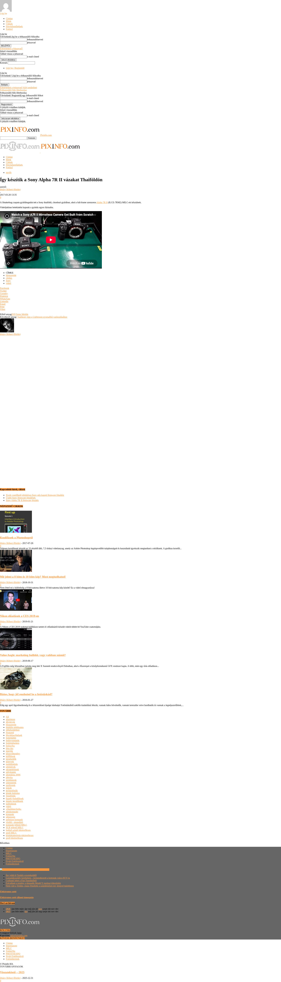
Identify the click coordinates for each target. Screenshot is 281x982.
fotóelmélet (11, 738)
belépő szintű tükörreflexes (18, 830)
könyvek (10, 761)
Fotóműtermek (12, 864)
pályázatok (11, 772)
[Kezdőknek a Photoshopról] (16, 532)
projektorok (11, 780)
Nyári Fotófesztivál (15, 861)
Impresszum (11, 850)
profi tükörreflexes (14, 838)
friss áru (9, 748)
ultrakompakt (12, 811)
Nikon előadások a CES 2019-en (19, 616)
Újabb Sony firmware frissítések (21, 497)
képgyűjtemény (13, 753)
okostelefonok (12, 769)
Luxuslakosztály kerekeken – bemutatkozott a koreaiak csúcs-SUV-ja (38, 878)
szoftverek (10, 785)
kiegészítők (11, 759)
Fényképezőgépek (14, 26)
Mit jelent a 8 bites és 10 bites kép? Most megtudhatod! (33, 576)
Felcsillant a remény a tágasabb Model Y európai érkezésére (33, 883)
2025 (8, 911)
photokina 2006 (13, 775)
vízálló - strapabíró (14, 822)
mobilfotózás (12, 764)
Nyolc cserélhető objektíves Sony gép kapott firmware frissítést (35, 495)
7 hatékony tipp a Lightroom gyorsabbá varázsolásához (41, 317)
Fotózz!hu (10, 856)
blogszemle (11, 275)
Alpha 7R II (102, 202)
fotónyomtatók (12, 740)
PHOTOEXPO (13, 858)
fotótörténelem (12, 743)
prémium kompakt (14, 819)
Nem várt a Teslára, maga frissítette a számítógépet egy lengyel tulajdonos (40, 886)
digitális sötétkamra (15, 727)
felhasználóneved (35, 39)
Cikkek (9, 24)
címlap (9, 278)
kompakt (10, 814)
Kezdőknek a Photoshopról (16, 537)
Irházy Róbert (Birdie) (10, 189)
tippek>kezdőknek (14, 801)
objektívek (11, 767)
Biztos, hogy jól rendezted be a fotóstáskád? (26, 694)
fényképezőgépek (14, 735)
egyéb (8, 172)
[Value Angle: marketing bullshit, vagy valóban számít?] (16, 649)
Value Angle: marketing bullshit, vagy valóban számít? (33, 655)
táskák (9, 788)
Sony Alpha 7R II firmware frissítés (22, 500)
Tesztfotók (11, 796)
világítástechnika (13, 809)
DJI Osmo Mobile (20, 314)
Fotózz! (9, 29)
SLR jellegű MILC (14, 827)
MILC (9, 853)
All (7, 717)
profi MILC (11, 833)
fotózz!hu (10, 746)
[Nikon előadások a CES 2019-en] (16, 610)
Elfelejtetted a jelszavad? (11, 48)
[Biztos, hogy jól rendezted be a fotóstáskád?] (16, 688)
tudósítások (11, 804)
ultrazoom (10, 817)
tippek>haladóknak (15, 798)
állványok (10, 722)
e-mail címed (33, 56)
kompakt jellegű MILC (16, 825)
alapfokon (10, 719)
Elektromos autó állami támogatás (17, 897)
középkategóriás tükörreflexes (19, 835)
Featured (10, 732)
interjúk (9, 751)
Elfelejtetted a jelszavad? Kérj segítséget (18, 87)
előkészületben (12, 730)
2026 (8, 909)
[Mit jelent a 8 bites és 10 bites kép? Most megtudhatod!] (16, 571)
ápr (26, 911)
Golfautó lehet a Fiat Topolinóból (21, 880)
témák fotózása (13, 793)
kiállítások (10, 756)
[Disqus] (140, 372)
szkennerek (11, 782)
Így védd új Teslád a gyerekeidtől (21, 875)
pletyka (9, 777)
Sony (8, 280)
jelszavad (31, 42)
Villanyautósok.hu (40, 869)
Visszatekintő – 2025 (12, 972)
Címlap (9, 18)
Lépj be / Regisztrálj (15, 68)
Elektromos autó (8, 891)
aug (40, 909)
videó (8, 283)
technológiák (12, 790)
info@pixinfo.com (18, 935)
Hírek (8, 21)
